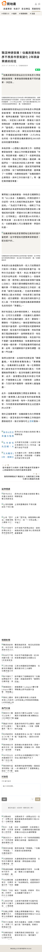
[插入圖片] (32, 799)
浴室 (33, 13)
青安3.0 (6, 13)
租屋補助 (24, 13)
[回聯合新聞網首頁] (4, 3)
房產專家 (7, 8)
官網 (31, 421)
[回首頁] (9, 3)
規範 (4, 799)
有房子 (17, 8)
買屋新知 (36, 8)
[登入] (36, 4)
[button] (39, 4)
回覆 (37, 799)
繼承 (15, 13)
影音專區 (26, 8)
